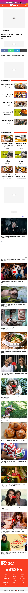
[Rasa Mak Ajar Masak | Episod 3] (20, 122)
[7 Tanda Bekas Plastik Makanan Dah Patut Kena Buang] (21, 138)
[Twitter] (13, 570)
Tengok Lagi (14, 212)
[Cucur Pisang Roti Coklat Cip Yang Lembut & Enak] (20, 86)
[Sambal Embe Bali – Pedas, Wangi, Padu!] (20, 104)
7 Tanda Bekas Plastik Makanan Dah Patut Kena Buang (20, 145)
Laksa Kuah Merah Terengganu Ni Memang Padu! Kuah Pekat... (7, 176)
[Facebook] (7, 570)
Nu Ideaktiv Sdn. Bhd (13, 590)
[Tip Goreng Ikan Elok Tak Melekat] (7, 154)
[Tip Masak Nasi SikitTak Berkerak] (21, 154)
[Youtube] (18, 570)
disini (8, 56)
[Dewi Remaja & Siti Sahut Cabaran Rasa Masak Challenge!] (20, 94)
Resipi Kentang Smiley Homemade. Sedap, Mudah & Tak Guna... (20, 176)
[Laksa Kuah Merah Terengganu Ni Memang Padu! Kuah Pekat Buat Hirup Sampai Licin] (7, 169)
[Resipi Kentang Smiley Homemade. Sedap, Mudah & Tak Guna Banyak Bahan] (21, 169)
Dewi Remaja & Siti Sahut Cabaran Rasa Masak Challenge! (7, 94)
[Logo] (14, 5)
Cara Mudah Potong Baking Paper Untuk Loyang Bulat (8, 112)
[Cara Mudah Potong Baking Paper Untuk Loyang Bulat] (20, 112)
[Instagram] (10, 570)
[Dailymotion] (21, 570)
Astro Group (22, 590)
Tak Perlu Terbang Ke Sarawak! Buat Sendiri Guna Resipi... (7, 145)
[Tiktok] (15, 570)
